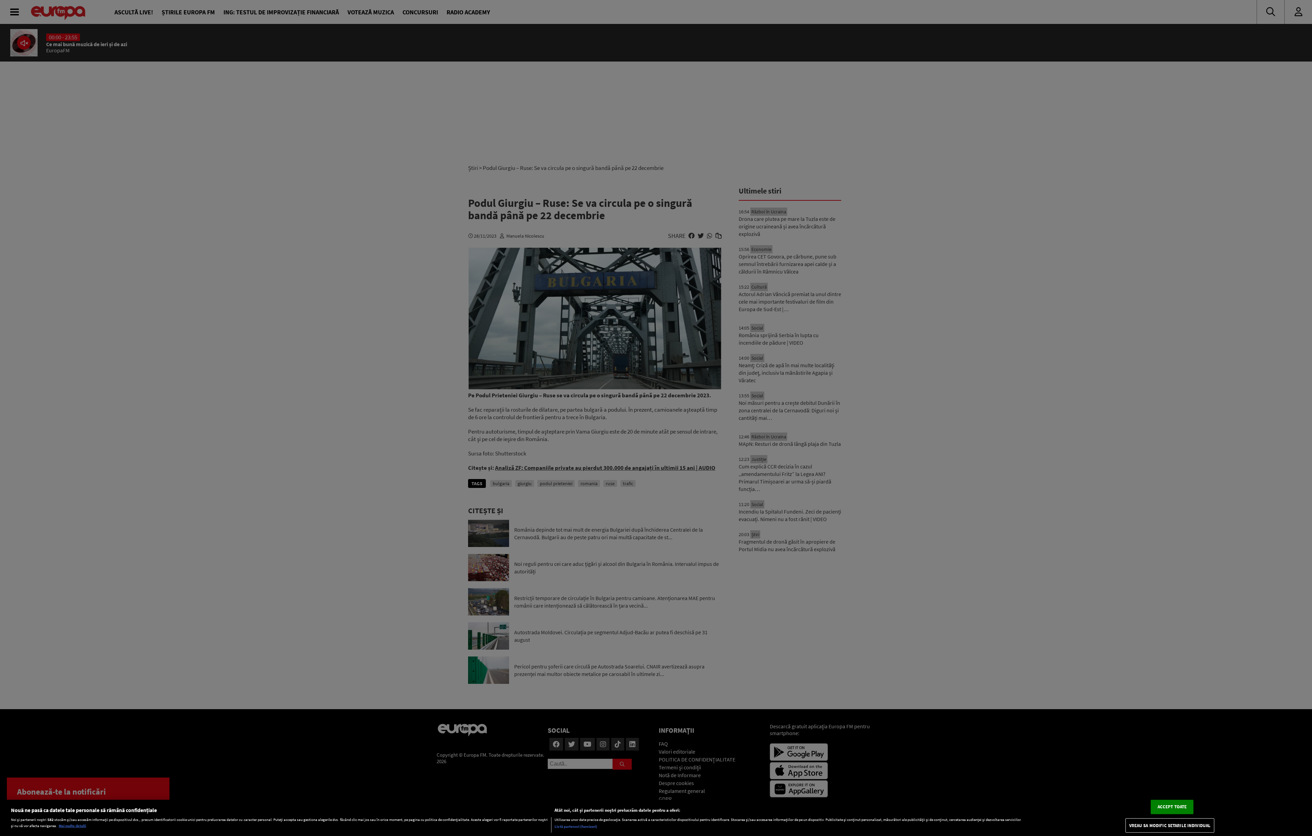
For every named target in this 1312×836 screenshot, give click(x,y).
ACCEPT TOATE (1172, 807)
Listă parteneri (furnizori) (576, 826)
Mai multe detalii (72, 825)
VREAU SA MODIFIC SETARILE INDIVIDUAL (1170, 825)
